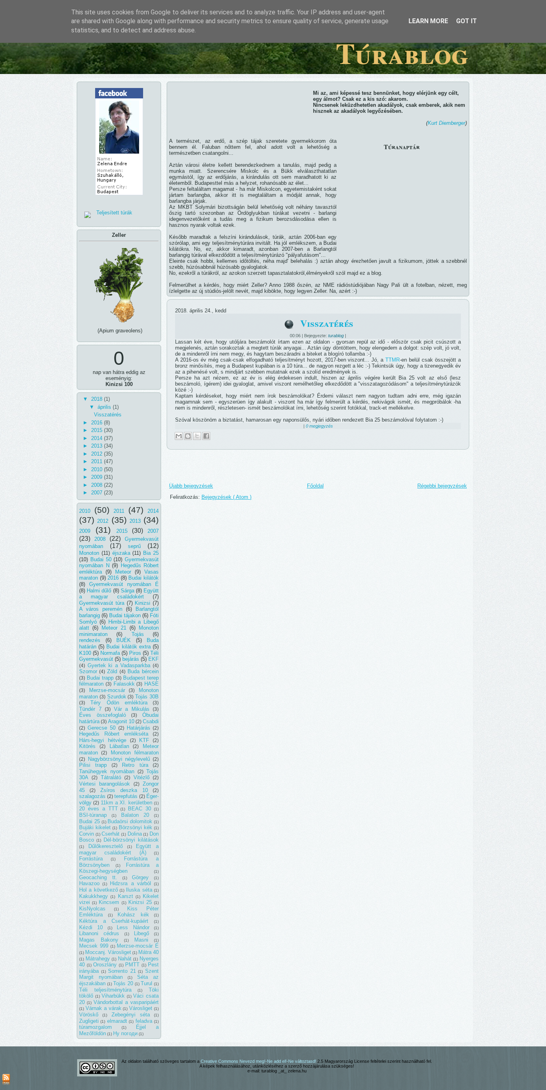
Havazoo (89, 883)
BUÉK (123, 640)
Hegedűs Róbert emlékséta (113, 734)
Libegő (141, 933)
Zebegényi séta (131, 1015)
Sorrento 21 (122, 971)
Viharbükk (113, 996)
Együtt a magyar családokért (119, 594)
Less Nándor (133, 927)
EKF (153, 659)
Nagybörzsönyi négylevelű (119, 759)
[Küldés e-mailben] (179, 436)
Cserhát (111, 834)
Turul (146, 983)
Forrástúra (91, 859)
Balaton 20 (135, 815)
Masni (141, 940)
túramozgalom (95, 1027)
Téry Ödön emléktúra (118, 703)
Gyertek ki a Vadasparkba (119, 665)
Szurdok (116, 697)
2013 (97, 446)
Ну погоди (125, 1033)
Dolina (135, 834)
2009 (97, 477)
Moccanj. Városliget (108, 952)
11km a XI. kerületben (127, 803)
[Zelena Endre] (119, 197)
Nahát (125, 959)
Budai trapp (100, 678)
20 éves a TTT (98, 809)
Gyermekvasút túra (101, 603)
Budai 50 (101, 559)
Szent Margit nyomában (119, 974)
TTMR (392, 360)
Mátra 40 (148, 952)
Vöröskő (88, 1015)
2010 (97, 469)
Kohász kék (133, 915)
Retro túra (135, 765)
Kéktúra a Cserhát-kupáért (113, 921)
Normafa (110, 653)
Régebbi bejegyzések (442, 486)
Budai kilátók (143, 578)
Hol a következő (98, 890)
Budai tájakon (125, 615)
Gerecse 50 (102, 728)
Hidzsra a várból (130, 883)
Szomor (88, 671)
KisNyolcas (92, 909)
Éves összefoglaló (102, 715)
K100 (85, 653)
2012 (97, 454)
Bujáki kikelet (95, 827)
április (105, 407)
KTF (144, 740)
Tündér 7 (90, 709)
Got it (466, 21)
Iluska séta (139, 890)
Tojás (138, 634)
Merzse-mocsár (107, 690)
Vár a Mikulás (132, 709)
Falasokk (124, 684)
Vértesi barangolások (104, 784)
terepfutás (125, 796)
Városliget (140, 1008)
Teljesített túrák (114, 213)
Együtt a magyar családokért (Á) (119, 849)
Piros (135, 653)
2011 (97, 461)
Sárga (127, 591)
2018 (97, 399)
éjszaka (121, 553)
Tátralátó (111, 777)
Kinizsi (142, 603)
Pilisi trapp (93, 765)
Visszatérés (108, 415)
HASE (151, 684)
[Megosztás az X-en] (197, 436)
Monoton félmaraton (135, 753)
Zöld (112, 671)
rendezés (89, 640)
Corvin (86, 834)
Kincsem (109, 902)
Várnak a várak (104, 1008)
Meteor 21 (114, 628)
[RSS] (6, 1080)
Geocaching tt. (98, 877)
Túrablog (402, 53)
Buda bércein (143, 671)
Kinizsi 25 (140, 902)
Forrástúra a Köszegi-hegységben (119, 868)
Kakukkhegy (93, 896)
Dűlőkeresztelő (105, 846)
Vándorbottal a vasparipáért (126, 1002)
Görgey (140, 877)
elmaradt (117, 1021)
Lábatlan (119, 746)
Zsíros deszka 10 (124, 790)
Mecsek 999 (93, 946)
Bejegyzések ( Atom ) (226, 497)
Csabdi (151, 721)
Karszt (125, 896)
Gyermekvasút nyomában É (124, 584)
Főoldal (315, 486)
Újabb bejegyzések (191, 486)
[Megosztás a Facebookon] (206, 436)
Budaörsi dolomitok (130, 821)
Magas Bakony (98, 940)
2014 (97, 438)
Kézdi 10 (91, 927)
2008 (97, 485)
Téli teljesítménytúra (105, 990)
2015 (97, 430)
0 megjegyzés (319, 426)
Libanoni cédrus (99, 933)
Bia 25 (151, 553)
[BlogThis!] (188, 436)
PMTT (132, 965)
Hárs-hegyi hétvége (102, 740)
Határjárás (138, 728)
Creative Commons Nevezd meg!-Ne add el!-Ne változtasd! (259, 1061)
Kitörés (87, 746)
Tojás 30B (147, 697)
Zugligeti (89, 1021)
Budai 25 (89, 821)
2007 (97, 493)
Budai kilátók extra (128, 647)
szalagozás (92, 796)
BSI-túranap (93, 815)
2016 (97, 423)
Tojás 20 (123, 983)
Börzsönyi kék (135, 827)
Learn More (428, 21)
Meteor (123, 572)
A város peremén (100, 609)
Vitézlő (141, 777)
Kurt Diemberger (446, 123)
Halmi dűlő (99, 591)
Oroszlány (105, 965)
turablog (336, 335)
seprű (134, 546)
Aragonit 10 (121, 721)
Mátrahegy (98, 959)
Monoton (89, 553)
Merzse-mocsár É (138, 946)
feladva (144, 1021)
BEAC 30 (139, 809)
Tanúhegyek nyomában (106, 771)
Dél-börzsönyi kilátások (131, 840)
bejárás (130, 659)
